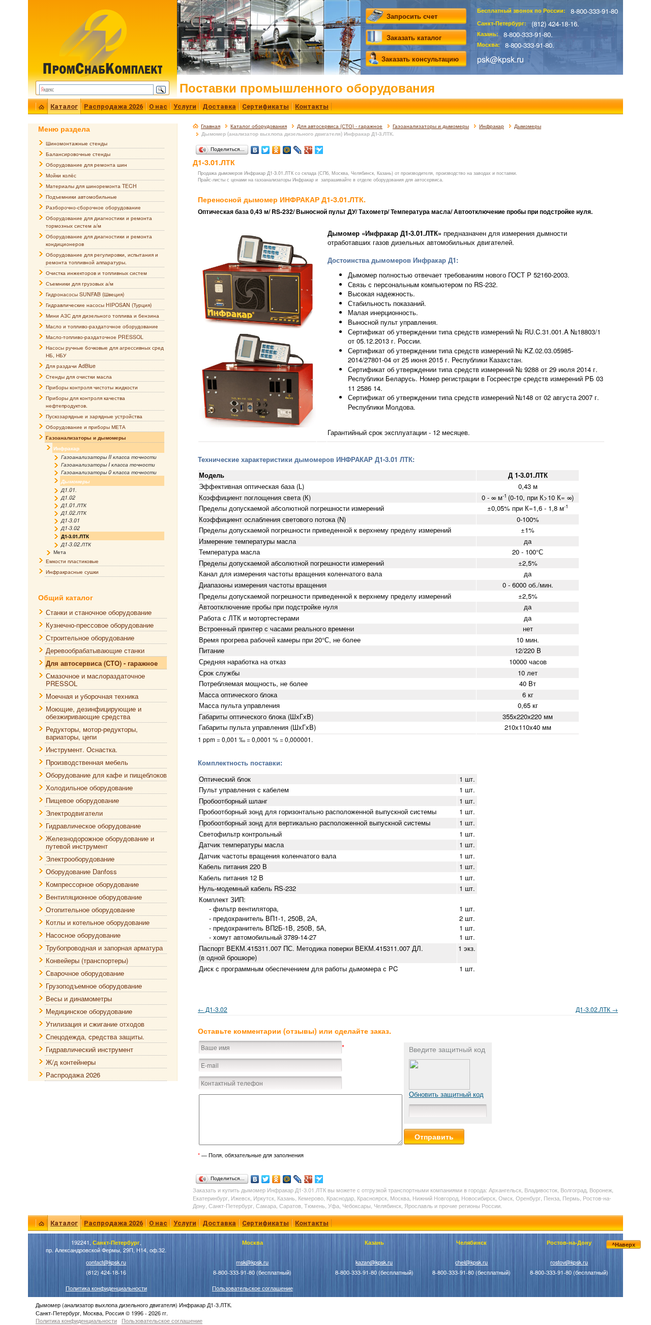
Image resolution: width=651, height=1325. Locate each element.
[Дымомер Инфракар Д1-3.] (257, 280)
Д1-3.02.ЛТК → (597, 1009)
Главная (210, 126)
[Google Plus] (308, 147)
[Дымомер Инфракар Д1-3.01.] (257, 379)
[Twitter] (265, 147)
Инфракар (491, 126)
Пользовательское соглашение (252, 1288)
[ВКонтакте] (255, 147)
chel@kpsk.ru (471, 1262)
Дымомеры (527, 126)
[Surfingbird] (319, 147)
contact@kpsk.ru (106, 1262)
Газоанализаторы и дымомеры (431, 126)
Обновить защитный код (446, 1094)
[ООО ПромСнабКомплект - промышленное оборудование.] (102, 42)
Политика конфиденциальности (106, 1288)
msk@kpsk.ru (252, 1262)
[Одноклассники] (276, 147)
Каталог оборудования (258, 126)
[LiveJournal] (297, 147)
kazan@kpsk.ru (374, 1262)
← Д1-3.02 (212, 1009)
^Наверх (623, 1244)
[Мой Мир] (287, 147)
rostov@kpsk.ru (569, 1262)
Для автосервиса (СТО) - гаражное (339, 126)
